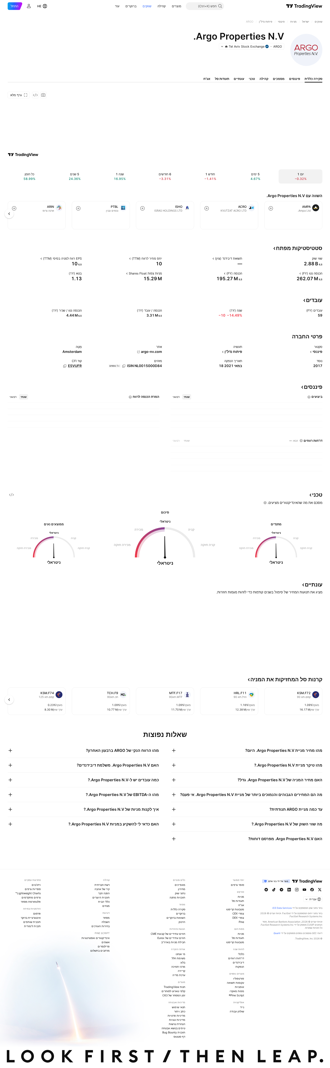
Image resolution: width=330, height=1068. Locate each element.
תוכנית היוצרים (101, 897)
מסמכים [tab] (279, 79)
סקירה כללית (178, 909)
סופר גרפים (237, 884)
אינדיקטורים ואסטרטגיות (96, 938)
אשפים (106, 942)
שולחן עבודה (237, 1011)
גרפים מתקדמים (31, 897)
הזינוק (182, 921)
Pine (241, 921)
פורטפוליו (238, 978)
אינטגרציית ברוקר (31, 917)
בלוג (182, 962)
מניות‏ (241, 896)
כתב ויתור (179, 1011)
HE (39, 6)
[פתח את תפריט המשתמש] (29, 6)
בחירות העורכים (100, 926)
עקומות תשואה (235, 982)
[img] (226, 46)
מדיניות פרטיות (176, 1015)
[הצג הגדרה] (309, 258)
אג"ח (241, 905)
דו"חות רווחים (236, 958)
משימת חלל (178, 958)
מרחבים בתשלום (100, 950)
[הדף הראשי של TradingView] (304, 6)
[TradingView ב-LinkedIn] (289, 889)
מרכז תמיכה (178, 966)
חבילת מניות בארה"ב (173, 942)
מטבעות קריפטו (235, 909)
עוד (117, 6)
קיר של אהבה (102, 889)
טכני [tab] (252, 79)
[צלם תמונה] (43, 95)
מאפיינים (180, 884)
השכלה (106, 921)
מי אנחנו (180, 954)
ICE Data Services (282, 907)
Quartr (277, 933)
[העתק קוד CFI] (64, 366)
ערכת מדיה (178, 975)
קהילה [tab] (264, 79)
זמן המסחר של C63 (173, 995)
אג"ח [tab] (206, 79)
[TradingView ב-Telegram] (281, 889)
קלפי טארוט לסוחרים (173, 991)
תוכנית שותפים (32, 921)
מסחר (106, 917)
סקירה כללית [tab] (313, 79)
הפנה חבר (104, 893)
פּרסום (37, 913)
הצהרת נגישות (177, 1024)
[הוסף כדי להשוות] (271, 208)
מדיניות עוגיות (177, 1019)
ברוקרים (131, 6)
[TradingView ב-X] (319, 889)
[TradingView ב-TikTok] (274, 889)
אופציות (239, 986)
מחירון (181, 889)
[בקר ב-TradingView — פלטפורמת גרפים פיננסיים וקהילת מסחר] (23, 154)
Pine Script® (236, 995)
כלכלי (241, 954)
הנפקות (239, 966)
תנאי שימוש (178, 1007)
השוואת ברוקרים (176, 917)
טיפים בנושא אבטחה (173, 1028)
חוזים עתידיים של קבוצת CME (168, 933)
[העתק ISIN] (123, 366)
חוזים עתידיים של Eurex (171, 938)
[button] (169, 6)
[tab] (186, 397)
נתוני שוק (180, 893)
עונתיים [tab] (239, 79)
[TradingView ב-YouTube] (304, 889)
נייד (242, 1007)
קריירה (181, 970)
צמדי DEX (238, 917)
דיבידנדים (238, 962)
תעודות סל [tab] (222, 79)
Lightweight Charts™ (28, 893)
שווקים (147, 6)
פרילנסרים (104, 946)
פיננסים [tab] (294, 79)
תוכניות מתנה (177, 897)
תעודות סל (238, 900)
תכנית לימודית (32, 926)
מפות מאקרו (237, 991)
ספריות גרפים (33, 889)
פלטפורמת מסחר (31, 901)
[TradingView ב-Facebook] (312, 889)
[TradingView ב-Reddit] (266, 889)
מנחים (106, 905)
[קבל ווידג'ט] (35, 95)
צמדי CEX (238, 913)
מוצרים (176, 6)
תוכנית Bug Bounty (173, 1032)
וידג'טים (36, 884)
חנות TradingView (174, 986)
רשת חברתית (102, 884)
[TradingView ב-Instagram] (296, 889)
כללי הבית (104, 901)
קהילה (162, 6)
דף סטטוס (179, 1036)
